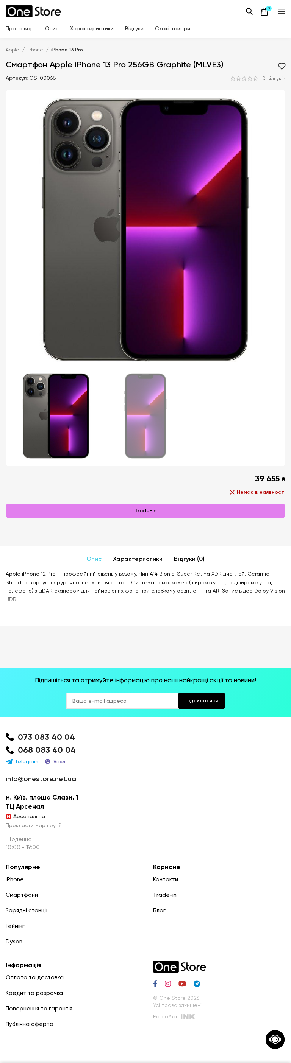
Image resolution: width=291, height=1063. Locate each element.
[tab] (94, 559)
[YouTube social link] (182, 983)
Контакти (165, 879)
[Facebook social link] (155, 983)
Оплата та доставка (35, 977)
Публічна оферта (29, 1024)
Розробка (165, 1016)
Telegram (26, 761)
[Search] (249, 11)
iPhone (35, 50)
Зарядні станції (26, 910)
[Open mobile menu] (281, 11)
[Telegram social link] (197, 983)
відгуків (273, 78)
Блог (159, 910)
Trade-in (145, 510)
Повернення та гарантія (39, 1008)
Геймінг (15, 926)
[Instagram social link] (168, 983)
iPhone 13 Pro (67, 50)
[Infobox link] (145, 737)
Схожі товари (172, 28)
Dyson (14, 941)
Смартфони (22, 895)
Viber (59, 761)
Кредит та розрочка (34, 993)
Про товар (20, 28)
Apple (13, 50)
